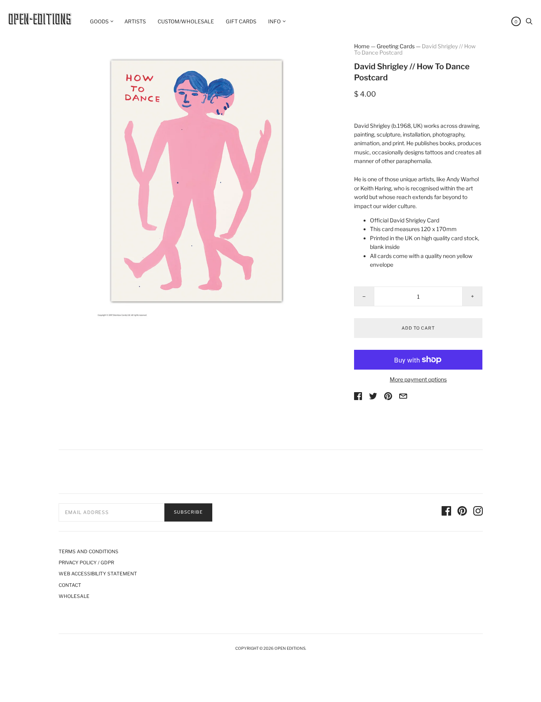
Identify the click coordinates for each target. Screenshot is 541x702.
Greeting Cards (396, 46)
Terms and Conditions (88, 551)
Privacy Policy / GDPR (86, 562)
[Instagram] (478, 512)
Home (362, 46)
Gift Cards (241, 21)
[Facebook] (446, 512)
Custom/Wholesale (186, 21)
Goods (99, 21)
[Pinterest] (462, 512)
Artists (135, 21)
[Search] (529, 23)
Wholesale (74, 596)
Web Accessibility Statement (98, 574)
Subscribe (188, 512)
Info (274, 21)
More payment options (418, 379)
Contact (70, 585)
